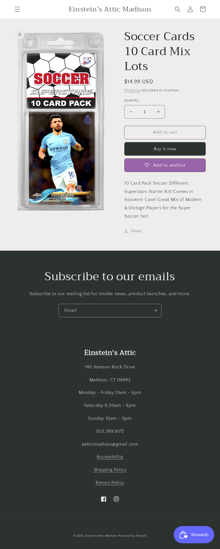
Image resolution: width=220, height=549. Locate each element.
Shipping (132, 90)
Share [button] (136, 231)
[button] (17, 9)
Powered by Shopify (132, 536)
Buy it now (165, 148)
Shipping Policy (110, 469)
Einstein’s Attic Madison (101, 536)
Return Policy (110, 482)
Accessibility (110, 456)
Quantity (131, 100)
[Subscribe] (155, 310)
